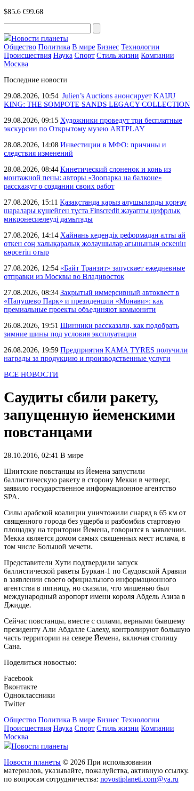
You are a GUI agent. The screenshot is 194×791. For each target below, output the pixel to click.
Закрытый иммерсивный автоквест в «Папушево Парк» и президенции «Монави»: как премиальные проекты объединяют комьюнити (91, 300)
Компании (157, 55)
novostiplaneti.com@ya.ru (139, 779)
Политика (54, 47)
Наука (63, 55)
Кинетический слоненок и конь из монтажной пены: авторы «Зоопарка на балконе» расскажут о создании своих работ (87, 177)
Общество (20, 47)
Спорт (84, 55)
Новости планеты (32, 762)
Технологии (140, 47)
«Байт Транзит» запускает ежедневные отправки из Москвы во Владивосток (94, 272)
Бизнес (108, 47)
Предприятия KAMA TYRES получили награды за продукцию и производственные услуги (96, 354)
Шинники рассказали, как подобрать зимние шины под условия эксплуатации (91, 329)
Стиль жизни (118, 55)
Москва (16, 64)
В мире (83, 47)
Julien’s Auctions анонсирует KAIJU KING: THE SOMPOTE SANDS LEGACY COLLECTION (97, 100)
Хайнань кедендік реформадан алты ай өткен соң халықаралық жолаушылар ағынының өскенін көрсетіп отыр (95, 243)
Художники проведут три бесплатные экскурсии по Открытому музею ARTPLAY (93, 124)
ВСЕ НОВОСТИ (31, 374)
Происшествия (27, 55)
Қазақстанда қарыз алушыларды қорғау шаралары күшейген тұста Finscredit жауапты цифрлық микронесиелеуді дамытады (95, 210)
